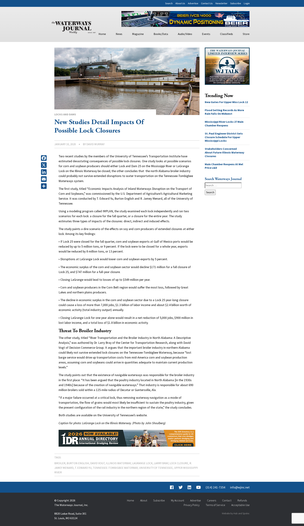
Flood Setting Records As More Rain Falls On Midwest (224, 112)
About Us (180, 3)
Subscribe (235, 3)
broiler (59, 463)
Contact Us (207, 3)
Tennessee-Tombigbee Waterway (115, 467)
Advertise (193, 3)
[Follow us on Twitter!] (181, 487)
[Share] (44, 186)
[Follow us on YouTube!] (198, 487)
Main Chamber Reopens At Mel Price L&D (224, 166)
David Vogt (97, 463)
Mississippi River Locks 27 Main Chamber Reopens (224, 123)
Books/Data (161, 34)
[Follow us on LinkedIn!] (189, 487)
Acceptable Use (240, 505)
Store (246, 34)
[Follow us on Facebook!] (172, 487)
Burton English (78, 463)
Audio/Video (185, 34)
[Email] (44, 179)
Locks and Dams (65, 114)
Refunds (242, 500)
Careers (211, 500)
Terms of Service (215, 505)
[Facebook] (44, 158)
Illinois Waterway (118, 463)
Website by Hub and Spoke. (236, 513)
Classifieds (226, 34)
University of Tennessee (156, 467)
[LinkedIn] (44, 172)
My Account (177, 500)
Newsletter (221, 3)
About (143, 500)
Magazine (138, 34)
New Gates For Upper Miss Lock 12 (226, 102)
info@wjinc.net (240, 487)
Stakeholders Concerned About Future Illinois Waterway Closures (224, 152)
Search (169, 3)
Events (206, 34)
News (119, 34)
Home (102, 34)
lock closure (179, 463)
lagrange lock (142, 463)
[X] (44, 165)
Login (247, 3)
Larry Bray (161, 463)
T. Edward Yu (83, 467)
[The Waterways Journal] (74, 26)
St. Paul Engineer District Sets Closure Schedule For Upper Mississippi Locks (224, 137)
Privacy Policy (192, 505)
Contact (226, 500)
